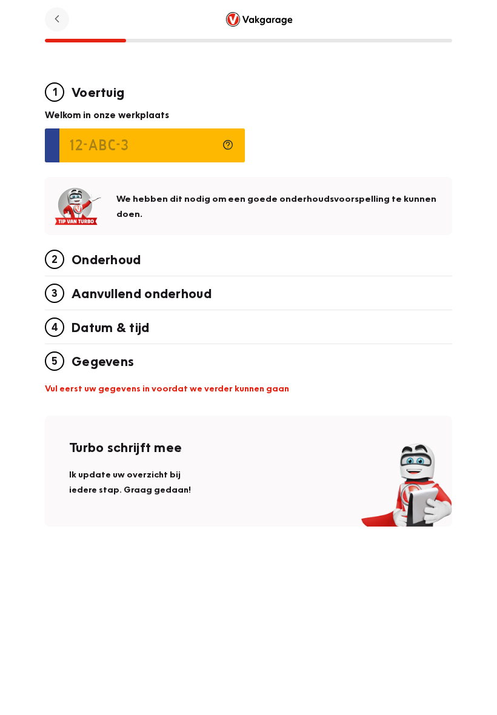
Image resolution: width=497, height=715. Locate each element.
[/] (259, 19)
